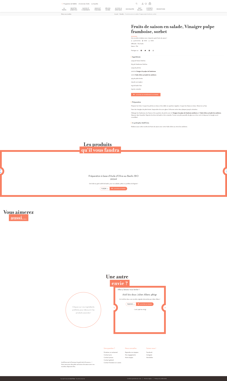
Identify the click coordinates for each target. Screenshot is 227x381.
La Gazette (94, 4)
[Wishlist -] (146, 4)
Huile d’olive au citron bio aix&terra (176, 127)
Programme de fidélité (70, 4)
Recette (122, 14)
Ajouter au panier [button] (119, 188)
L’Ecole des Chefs (83, 4)
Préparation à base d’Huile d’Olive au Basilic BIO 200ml (113, 177)
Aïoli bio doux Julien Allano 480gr (139, 294)
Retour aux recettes (66, 14)
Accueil (116, 14)
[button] (141, 50)
